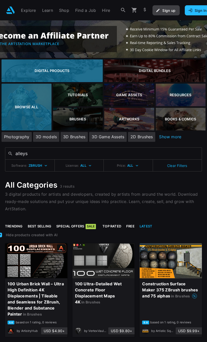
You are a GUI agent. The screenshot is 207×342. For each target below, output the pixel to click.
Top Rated (111, 226)
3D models (46, 136)
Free (130, 226)
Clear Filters (177, 165)
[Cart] (134, 10)
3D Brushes (74, 136)
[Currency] (144, 10)
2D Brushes (142, 136)
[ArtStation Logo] (10, 10)
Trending (14, 226)
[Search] (123, 10)
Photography (16, 136)
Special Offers (75, 226)
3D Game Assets (108, 136)
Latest (146, 226)
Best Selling (39, 226)
